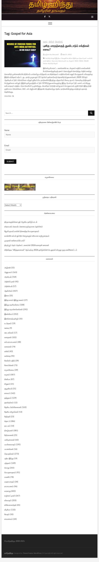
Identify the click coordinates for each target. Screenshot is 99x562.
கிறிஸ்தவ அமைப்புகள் (79, 58)
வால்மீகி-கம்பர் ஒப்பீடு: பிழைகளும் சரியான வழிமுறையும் (26, 236)
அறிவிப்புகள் (9, 281)
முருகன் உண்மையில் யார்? (14, 240)
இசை (6, 295)
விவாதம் (7, 500)
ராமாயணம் (8, 486)
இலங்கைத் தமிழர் (11, 318)
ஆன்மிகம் (8, 291)
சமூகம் (45, 41)
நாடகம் (7, 426)
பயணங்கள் (8, 449)
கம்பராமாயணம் (10, 342)
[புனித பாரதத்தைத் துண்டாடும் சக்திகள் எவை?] (22, 53)
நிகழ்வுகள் (8, 430)
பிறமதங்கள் (59, 41)
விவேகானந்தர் (10, 505)
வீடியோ (7, 509)
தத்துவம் (7, 398)
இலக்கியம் (8, 314)
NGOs (81, 61)
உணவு (6, 328)
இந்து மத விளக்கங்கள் (13, 309)
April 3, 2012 (67, 54)
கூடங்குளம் (70, 61)
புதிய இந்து (8, 458)
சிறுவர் (7, 384)
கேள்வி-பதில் (9, 360)
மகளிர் (7, 477)
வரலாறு (7, 491)
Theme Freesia (28, 553)
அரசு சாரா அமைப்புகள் (59, 61)
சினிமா (7, 379)
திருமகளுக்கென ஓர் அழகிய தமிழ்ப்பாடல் (20, 222)
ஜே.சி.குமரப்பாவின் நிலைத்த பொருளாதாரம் (21, 231)
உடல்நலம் (7, 323)
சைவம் (7, 393)
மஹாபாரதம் (9, 481)
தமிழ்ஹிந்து (8, 553)
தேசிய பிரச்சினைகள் (12, 407)
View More (11, 96)
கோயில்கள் (9, 365)
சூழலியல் (8, 388)
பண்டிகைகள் (9, 440)
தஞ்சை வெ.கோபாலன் (51, 54)
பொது (6, 468)
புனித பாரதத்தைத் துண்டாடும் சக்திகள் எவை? (66, 47)
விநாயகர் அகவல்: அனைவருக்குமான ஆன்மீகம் (23, 226)
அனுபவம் (8, 272)
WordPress (37, 553)
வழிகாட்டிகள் (9, 495)
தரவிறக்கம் (9, 402)
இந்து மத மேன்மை (11, 305)
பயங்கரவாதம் (9, 444)
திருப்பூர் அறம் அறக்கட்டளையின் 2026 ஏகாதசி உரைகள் (26, 245)
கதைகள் (7, 337)
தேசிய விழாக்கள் (11, 412)
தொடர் (7, 421)
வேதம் (7, 514)
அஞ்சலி (7, 267)
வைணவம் (8, 519)
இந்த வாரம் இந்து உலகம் (14, 300)
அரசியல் (51, 41)
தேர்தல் (7, 416)
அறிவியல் (8, 286)
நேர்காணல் (8, 435)
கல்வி (6, 351)
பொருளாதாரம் (10, 472)
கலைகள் (7, 346)
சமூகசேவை (9, 370)
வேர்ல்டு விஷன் (53, 63)
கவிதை (7, 356)
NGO (76, 61)
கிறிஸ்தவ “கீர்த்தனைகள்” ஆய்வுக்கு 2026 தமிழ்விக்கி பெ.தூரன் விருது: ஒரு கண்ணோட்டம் (40, 250)
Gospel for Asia (66, 58)
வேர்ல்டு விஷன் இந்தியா (53, 58)
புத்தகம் (7, 463)
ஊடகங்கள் (8, 332)
